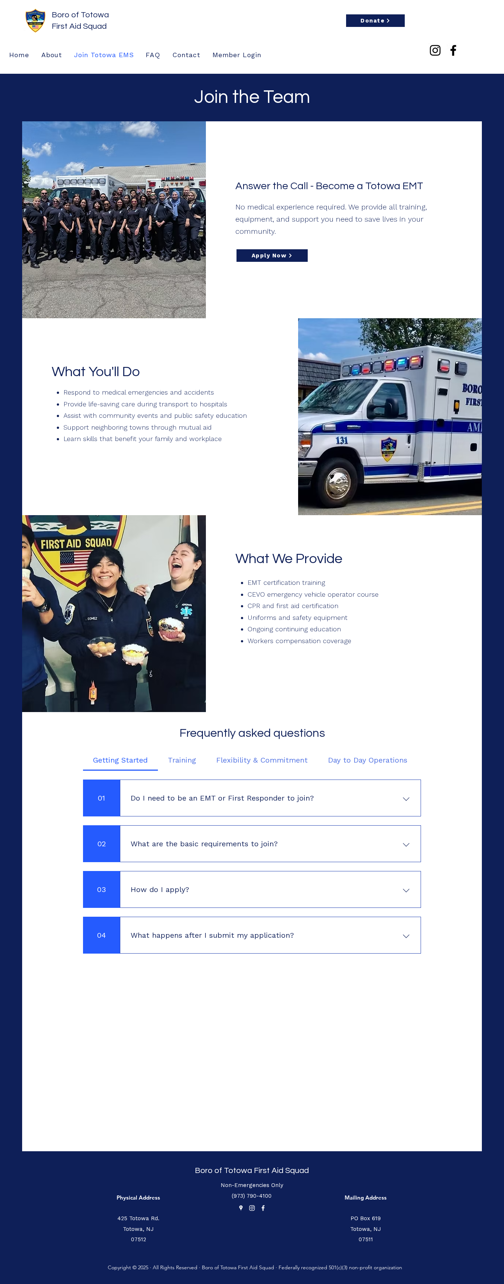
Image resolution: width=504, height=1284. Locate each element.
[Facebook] (453, 50)
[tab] (120, 760)
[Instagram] (435, 50)
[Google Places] (241, 1208)
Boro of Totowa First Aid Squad (252, 1170)
